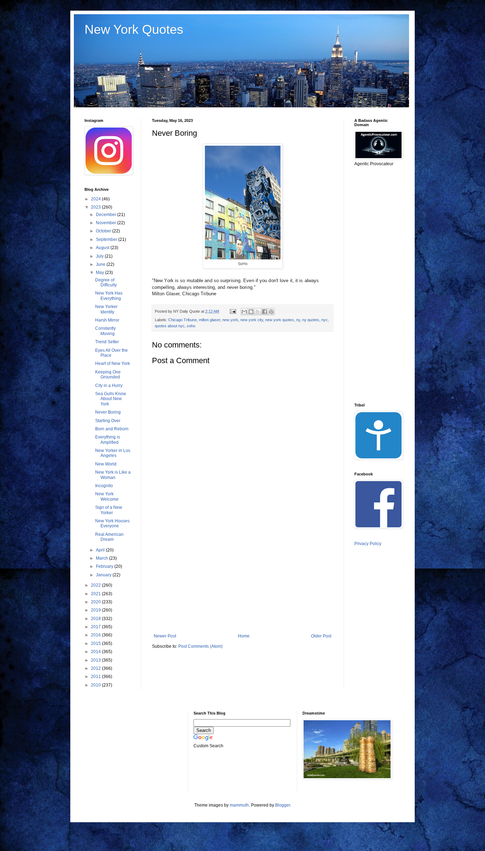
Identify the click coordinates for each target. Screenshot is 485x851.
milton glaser (209, 320)
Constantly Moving (105, 331)
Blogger (282, 805)
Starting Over (107, 420)
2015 (96, 643)
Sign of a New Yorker (108, 510)
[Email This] (244, 311)
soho (191, 326)
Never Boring (108, 412)
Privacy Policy (367, 543)
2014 (96, 651)
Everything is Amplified (107, 440)
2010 (96, 685)
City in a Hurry (108, 385)
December (106, 214)
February (105, 566)
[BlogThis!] (251, 311)
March (102, 558)
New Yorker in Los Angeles (112, 453)
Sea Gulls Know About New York (110, 398)
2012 (96, 668)
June (101, 264)
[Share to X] (257, 311)
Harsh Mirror (107, 320)
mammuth (239, 805)
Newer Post (165, 636)
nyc (324, 320)
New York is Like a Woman (113, 475)
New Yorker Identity (106, 309)
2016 (96, 634)
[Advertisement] (242, 575)
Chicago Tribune (182, 320)
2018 (96, 618)
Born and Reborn (112, 428)
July (100, 256)
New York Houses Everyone (112, 523)
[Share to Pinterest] (271, 311)
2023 (96, 207)
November (106, 222)
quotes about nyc (170, 326)
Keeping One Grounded (108, 374)
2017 (96, 626)
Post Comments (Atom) (200, 646)
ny (298, 320)
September (107, 239)
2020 (96, 601)
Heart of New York (112, 363)
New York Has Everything (108, 296)
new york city (251, 320)
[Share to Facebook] (264, 311)
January (104, 574)
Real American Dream (109, 537)
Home (244, 636)
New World (105, 464)
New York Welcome (107, 496)
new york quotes (279, 320)
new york (230, 320)
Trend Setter (107, 341)
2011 (96, 676)
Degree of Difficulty (106, 282)
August (103, 247)
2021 (96, 593)
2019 (96, 610)
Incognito (104, 485)
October (104, 230)
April (101, 550)
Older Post (321, 636)
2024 (96, 198)
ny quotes (310, 320)
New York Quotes (134, 29)
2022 (96, 585)
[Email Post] (232, 311)
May (100, 272)
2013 (96, 660)
